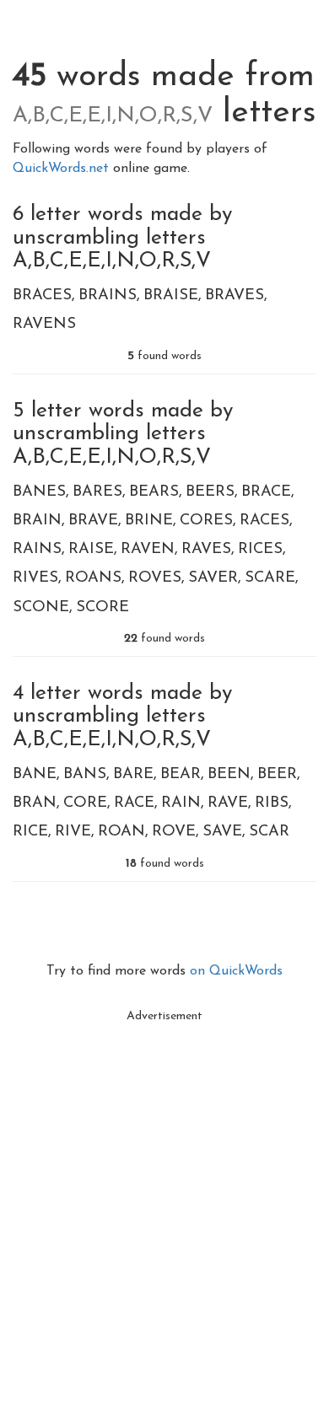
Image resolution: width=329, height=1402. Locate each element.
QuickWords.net (63, 168)
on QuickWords (236, 971)
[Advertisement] (164, 1195)
